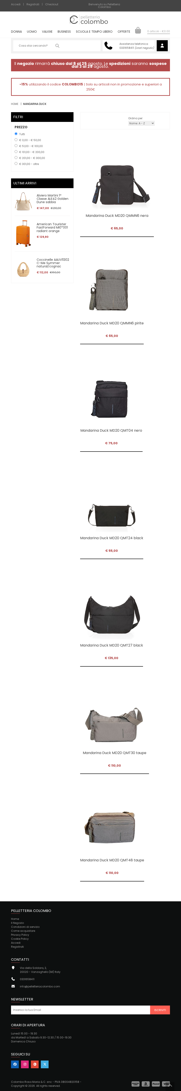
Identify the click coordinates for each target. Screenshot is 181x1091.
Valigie (47, 32)
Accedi (16, 4)
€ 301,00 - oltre (29, 164)
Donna (16, 32)
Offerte (124, 32)
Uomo (32, 32)
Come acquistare (23, 931)
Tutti (22, 134)
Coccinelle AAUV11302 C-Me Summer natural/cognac (53, 263)
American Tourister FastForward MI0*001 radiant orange (52, 227)
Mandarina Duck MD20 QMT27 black (111, 645)
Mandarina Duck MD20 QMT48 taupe (112, 860)
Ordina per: (135, 118)
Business (64, 32)
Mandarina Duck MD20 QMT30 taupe (114, 752)
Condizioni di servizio (25, 927)
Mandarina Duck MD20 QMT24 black (111, 538)
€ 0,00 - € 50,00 (30, 140)
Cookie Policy (20, 939)
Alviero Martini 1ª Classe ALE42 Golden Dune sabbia (52, 198)
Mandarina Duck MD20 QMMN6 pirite (112, 323)
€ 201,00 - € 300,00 (32, 158)
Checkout (51, 4)
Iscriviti (160, 1010)
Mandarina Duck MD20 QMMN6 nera (117, 215)
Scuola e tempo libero (94, 32)
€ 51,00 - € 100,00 (31, 146)
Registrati (32, 4)
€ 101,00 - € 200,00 (31, 152)
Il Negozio (17, 923)
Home (14, 104)
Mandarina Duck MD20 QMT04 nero (111, 430)
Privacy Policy (20, 935)
